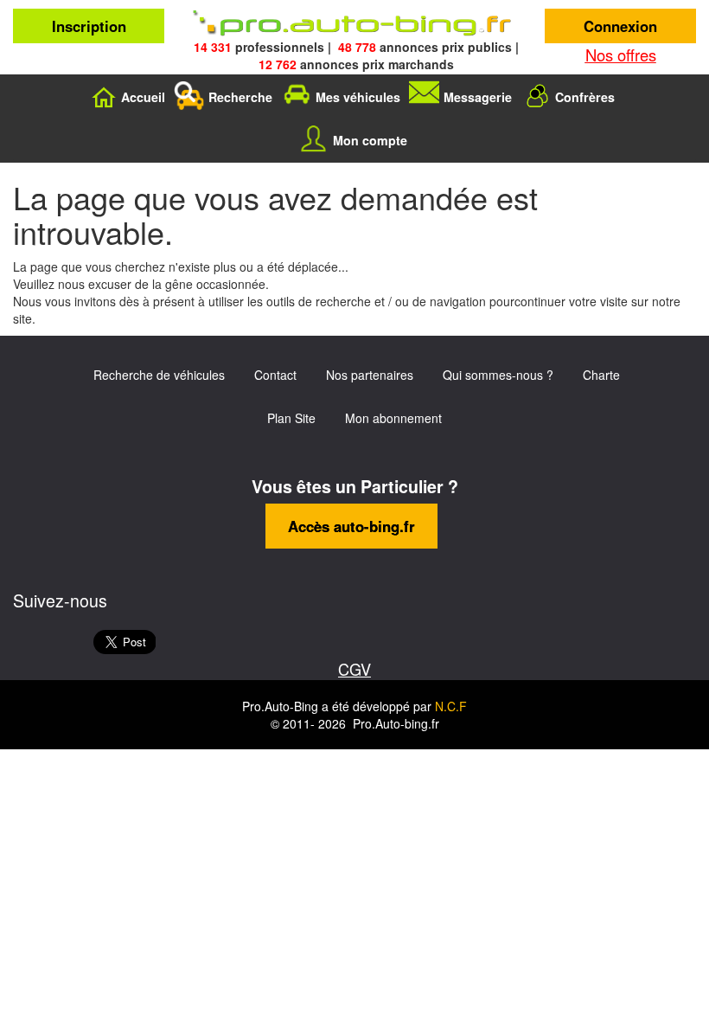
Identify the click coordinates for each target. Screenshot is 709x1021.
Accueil (143, 97)
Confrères (585, 97)
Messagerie (478, 97)
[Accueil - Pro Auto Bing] (354, 23)
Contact (275, 374)
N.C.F (451, 706)
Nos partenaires (369, 374)
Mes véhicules (358, 97)
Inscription (89, 26)
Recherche (240, 97)
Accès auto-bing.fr (351, 526)
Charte (601, 374)
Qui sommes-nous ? (498, 374)
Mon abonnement (393, 418)
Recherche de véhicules (159, 374)
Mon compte (370, 140)
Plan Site (291, 418)
